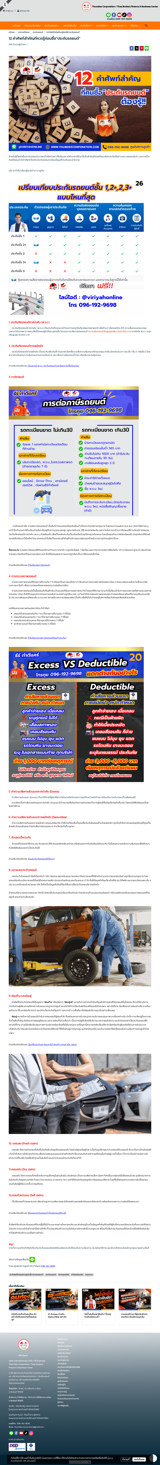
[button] (146, 25)
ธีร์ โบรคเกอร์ (39, 1360)
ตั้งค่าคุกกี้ (126, 1459)
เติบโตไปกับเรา (63, 1388)
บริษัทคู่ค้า (62, 1384)
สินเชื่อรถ (61, 1374)
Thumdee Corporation (103, 6)
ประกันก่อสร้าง (64, 1370)
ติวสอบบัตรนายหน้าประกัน (68, 1398)
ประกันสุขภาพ (63, 1360)
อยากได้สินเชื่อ (69, 25)
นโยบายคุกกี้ (31, 1460)
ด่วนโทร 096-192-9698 (119, 19)
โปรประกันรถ (63, 1356)
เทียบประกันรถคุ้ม (32, 25)
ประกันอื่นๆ (85, 25)
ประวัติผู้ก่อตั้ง (63, 1405)
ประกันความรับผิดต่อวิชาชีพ (69, 1367)
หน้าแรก (16, 25)
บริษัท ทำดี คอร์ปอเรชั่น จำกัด (21, 1360)
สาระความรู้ (62, 1391)
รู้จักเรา (60, 1402)
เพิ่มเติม (134, 25)
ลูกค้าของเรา (118, 25)
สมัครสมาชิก (24, 10)
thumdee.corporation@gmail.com (29, 1426)
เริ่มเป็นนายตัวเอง (65, 1346)
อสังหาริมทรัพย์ (64, 1353)
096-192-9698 (23, 1423)
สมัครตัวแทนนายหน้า (66, 1395)
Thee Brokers (123, 6)
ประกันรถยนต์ (50, 25)
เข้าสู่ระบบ (9, 10)
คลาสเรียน (101, 25)
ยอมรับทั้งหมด (139, 1459)
